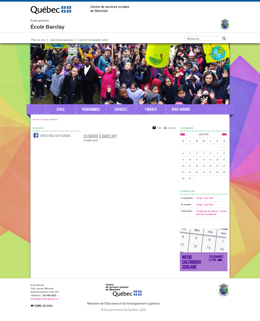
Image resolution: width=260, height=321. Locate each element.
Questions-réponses (62, 39)
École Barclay (47, 24)
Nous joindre (181, 109)
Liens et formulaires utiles (93, 39)
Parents (151, 109)
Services (121, 109)
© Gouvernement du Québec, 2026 (123, 309)
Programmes (91, 109)
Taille (159, 128)
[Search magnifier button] (224, 38)
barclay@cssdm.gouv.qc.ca (44, 299)
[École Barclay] (225, 28)
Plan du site (38, 39)
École (61, 109)
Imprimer (172, 128)
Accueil (36, 119)
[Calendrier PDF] (204, 270)
